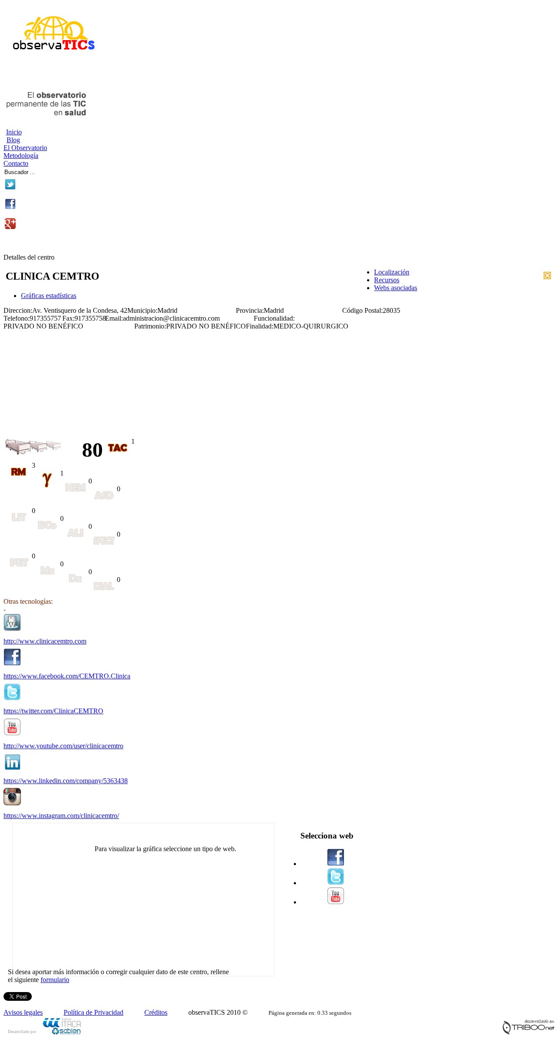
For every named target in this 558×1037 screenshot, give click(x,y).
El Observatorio (25, 147)
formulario (55, 979)
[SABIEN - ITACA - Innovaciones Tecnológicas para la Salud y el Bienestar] (62, 1033)
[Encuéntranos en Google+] (10, 226)
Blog (13, 140)
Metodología (20, 155)
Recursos (386, 280)
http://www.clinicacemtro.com (44, 641)
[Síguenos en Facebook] (10, 207)
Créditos (155, 1012)
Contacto (15, 163)
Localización (391, 272)
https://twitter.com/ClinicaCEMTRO (53, 711)
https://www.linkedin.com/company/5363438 (65, 780)
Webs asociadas (395, 287)
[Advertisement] (105, 73)
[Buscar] (66, 171)
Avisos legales (23, 1012)
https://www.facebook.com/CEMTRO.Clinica (66, 676)
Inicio (14, 132)
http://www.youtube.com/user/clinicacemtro (63, 746)
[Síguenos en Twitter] (10, 187)
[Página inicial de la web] (50, 53)
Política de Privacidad (93, 1012)
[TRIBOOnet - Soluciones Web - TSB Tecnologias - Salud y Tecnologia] (528, 1032)
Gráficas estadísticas (48, 295)
